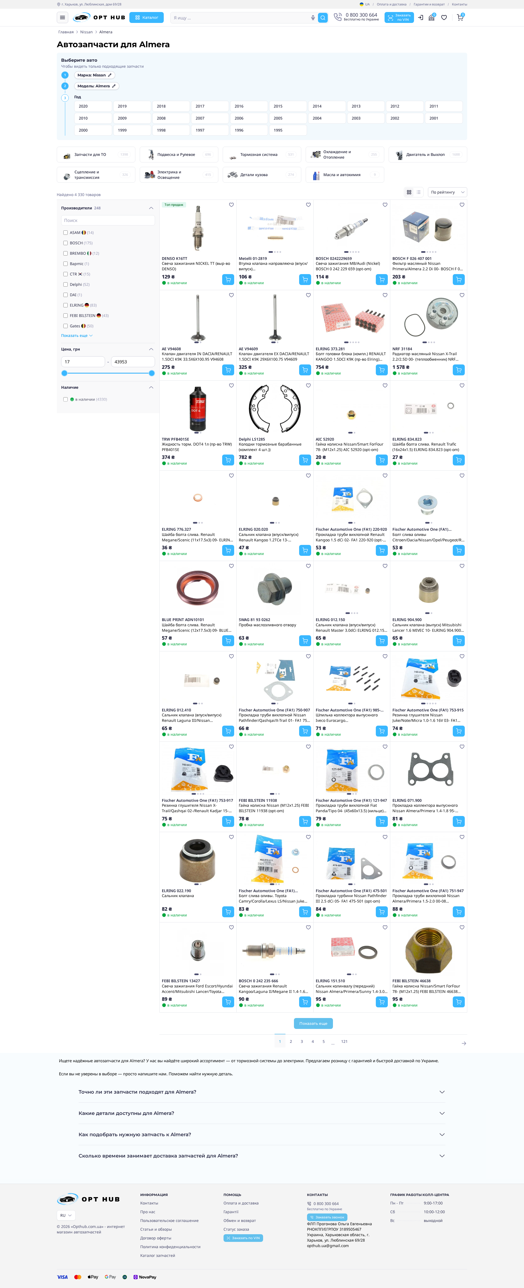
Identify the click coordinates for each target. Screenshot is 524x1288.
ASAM (82, 232)
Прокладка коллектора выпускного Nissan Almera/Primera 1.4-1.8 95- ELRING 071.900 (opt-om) (425, 808)
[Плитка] (409, 192)
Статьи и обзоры (156, 1229)
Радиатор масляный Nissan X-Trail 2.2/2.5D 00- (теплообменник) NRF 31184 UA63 (424, 356)
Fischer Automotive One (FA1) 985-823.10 (348, 710)
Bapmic (79, 263)
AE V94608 (171, 348)
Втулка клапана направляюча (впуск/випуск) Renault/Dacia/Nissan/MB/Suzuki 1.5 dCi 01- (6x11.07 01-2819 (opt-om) (273, 266)
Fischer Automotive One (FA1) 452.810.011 (267, 890)
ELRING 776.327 (176, 529)
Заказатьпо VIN (403, 17)
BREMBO (84, 253)
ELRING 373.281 (330, 348)
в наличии (91, 399)
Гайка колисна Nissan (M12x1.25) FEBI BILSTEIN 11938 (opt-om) (274, 808)
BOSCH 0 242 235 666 (258, 980)
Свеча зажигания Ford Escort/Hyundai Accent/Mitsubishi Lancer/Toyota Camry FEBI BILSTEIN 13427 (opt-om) (197, 988)
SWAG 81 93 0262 (254, 619)
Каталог (150, 17)
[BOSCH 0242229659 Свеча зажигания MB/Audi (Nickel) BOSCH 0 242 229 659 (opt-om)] (352, 228)
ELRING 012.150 (330, 619)
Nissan (86, 31)
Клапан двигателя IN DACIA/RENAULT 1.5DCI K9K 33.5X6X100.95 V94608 (197, 356)
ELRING (83, 305)
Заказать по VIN (246, 1238)
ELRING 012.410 (176, 710)
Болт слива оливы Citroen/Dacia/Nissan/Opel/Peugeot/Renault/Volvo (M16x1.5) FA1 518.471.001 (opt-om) (428, 537)
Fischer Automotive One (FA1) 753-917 (197, 800)
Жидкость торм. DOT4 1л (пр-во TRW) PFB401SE (197, 446)
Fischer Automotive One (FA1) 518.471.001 (420, 529)
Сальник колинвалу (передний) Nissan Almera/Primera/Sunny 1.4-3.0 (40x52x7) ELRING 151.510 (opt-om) (350, 988)
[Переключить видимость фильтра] (151, 208)
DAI (76, 294)
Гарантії (231, 1211)
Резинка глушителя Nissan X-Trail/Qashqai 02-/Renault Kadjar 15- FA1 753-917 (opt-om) (195, 808)
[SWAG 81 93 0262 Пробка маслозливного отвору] (275, 589)
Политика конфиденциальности (170, 1246)
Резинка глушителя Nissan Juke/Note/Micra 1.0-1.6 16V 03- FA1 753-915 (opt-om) (424, 717)
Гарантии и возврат (429, 4)
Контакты (459, 4)
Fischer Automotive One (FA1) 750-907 (274, 710)
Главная (66, 31)
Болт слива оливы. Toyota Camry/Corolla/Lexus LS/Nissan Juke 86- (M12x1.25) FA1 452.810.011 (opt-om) (272, 898)
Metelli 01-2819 (253, 258)
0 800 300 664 (326, 1203)
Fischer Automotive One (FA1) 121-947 (351, 800)
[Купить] (228, 279)
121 (344, 1041)
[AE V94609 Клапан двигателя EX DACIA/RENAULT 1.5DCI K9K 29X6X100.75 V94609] (275, 318)
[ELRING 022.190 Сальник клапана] (198, 860)
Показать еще (313, 1023)
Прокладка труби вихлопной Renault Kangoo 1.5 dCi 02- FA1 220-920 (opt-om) (350, 537)
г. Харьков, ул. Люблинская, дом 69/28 (91, 4)
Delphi (80, 284)
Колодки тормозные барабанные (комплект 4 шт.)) (270, 446)
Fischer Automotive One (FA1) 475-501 (351, 890)
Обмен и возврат (240, 1220)
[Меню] (62, 17)
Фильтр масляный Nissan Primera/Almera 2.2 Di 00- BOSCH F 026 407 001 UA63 (428, 266)
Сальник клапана (178, 895)
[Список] (418, 192)
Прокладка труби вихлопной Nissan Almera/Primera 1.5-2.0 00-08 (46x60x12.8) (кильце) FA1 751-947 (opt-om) (428, 898)
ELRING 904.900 (407, 619)
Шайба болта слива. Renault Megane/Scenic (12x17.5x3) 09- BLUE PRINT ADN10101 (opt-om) (195, 627)
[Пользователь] (420, 17)
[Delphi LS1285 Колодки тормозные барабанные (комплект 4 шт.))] (275, 409)
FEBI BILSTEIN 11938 (258, 800)
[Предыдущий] (244, 228)
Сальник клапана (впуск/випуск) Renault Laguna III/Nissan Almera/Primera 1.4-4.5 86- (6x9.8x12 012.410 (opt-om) (195, 717)
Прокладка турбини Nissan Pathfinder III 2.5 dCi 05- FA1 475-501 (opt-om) (351, 898)
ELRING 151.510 (330, 980)
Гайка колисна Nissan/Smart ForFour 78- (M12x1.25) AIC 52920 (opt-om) (349, 446)
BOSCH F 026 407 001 (412, 258)
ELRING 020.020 (253, 529)
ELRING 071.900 (407, 800)
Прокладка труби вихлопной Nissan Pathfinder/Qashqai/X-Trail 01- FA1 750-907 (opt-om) (275, 717)
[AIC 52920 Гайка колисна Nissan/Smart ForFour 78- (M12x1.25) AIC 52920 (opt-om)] (352, 409)
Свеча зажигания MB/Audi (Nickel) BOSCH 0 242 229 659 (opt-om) (348, 266)
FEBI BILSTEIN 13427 (181, 980)
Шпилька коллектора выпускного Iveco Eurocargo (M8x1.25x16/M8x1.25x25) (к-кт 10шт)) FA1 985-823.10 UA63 (350, 717)
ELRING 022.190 (176, 890)
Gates (81, 325)
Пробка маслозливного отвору (267, 624)
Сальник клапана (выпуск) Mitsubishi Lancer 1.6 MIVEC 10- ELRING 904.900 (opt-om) (427, 627)
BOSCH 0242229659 (334, 258)
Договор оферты (155, 1237)
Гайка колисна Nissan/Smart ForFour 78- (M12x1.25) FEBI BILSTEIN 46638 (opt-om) (426, 988)
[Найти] (323, 18)
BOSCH (81, 242)
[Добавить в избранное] (231, 204)
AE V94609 (248, 348)
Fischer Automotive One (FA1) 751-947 (428, 890)
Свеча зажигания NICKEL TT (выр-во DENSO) (196, 266)
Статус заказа (236, 1229)
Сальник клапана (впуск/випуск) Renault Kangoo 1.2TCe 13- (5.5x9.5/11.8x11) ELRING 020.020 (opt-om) (274, 537)
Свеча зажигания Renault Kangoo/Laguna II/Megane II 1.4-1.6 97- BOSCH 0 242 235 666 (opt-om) (272, 988)
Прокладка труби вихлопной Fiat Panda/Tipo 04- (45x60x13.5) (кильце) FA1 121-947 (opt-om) (349, 808)
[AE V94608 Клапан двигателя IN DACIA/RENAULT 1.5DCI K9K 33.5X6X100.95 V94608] (198, 318)
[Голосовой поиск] (313, 17)
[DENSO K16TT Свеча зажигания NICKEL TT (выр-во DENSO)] (198, 228)
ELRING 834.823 (407, 439)
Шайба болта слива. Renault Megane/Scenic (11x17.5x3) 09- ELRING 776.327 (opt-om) (197, 537)
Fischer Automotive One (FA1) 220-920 (351, 529)
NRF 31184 (402, 348)
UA (367, 4)
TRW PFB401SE (175, 439)
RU (63, 1215)
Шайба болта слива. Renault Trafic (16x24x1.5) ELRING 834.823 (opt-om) (425, 446)
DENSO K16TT (174, 258)
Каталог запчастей (157, 1255)
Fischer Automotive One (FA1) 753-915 (428, 710)
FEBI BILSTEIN (89, 315)
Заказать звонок (330, 1217)
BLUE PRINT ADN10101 (183, 619)
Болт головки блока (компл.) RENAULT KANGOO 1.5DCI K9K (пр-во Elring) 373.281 (351, 356)
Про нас (147, 1211)
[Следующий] (305, 228)
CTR (80, 274)
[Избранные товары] (445, 17)
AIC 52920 (325, 439)
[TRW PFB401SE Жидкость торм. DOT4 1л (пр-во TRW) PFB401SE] (198, 409)
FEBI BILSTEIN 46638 (411, 980)
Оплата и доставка (392, 4)
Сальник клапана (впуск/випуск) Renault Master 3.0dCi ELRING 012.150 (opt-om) (351, 627)
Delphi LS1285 (252, 439)
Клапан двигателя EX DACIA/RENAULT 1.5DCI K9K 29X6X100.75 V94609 (274, 356)
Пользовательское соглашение (169, 1220)
